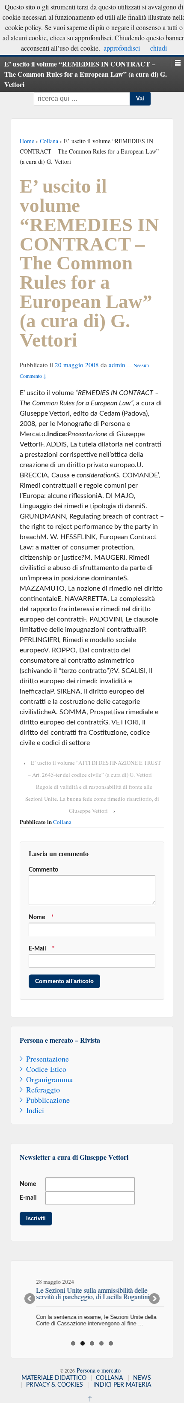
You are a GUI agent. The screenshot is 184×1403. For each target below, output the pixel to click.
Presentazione (47, 1058)
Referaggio (43, 1089)
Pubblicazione (48, 1100)
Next (153, 1299)
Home (27, 141)
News (142, 1378)
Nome (37, 917)
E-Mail (37, 949)
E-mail (28, 1198)
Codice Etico (46, 1069)
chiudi (158, 47)
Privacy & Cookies (54, 1385)
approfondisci (122, 47)
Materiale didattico (53, 1378)
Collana (49, 141)
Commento (43, 870)
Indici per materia (122, 1385)
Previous (30, 1299)
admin (117, 364)
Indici (35, 1110)
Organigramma (49, 1079)
